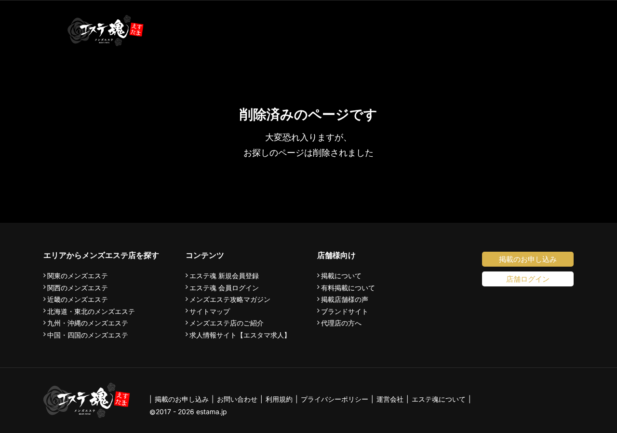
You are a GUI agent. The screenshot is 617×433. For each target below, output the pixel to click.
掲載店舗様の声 (344, 299)
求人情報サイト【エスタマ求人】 (240, 335)
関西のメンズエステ (77, 287)
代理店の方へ (341, 323)
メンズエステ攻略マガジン (229, 299)
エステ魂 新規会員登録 (224, 275)
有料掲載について (348, 287)
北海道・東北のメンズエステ (91, 311)
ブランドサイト (344, 311)
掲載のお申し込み (528, 259)
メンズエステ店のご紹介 (226, 323)
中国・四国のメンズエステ (87, 335)
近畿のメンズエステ (77, 299)
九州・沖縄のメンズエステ (87, 323)
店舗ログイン (528, 279)
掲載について (341, 275)
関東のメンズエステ (77, 275)
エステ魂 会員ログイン (224, 287)
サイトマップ (209, 311)
